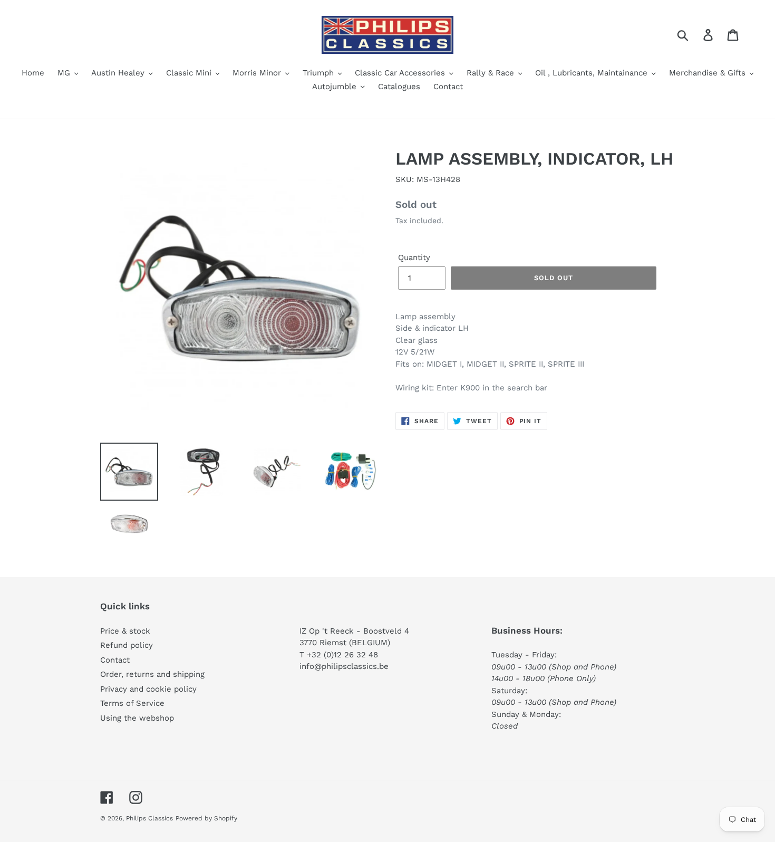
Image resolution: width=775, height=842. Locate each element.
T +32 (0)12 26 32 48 (338, 654)
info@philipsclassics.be (344, 666)
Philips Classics (149, 818)
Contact (115, 660)
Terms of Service (132, 703)
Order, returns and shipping (152, 674)
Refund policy (126, 645)
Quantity (414, 257)
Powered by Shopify (206, 818)
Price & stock (125, 631)
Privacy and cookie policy (148, 689)
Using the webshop (137, 718)
